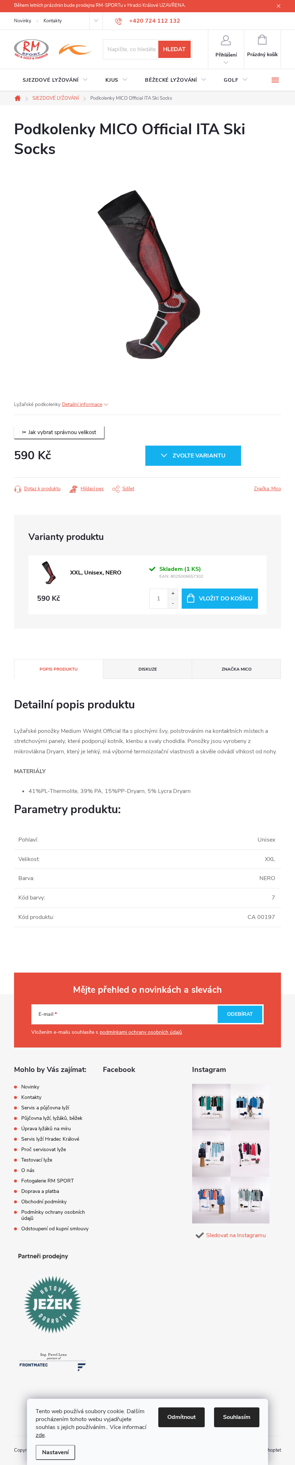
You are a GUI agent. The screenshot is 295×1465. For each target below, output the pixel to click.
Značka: (267, 489)
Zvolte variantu (199, 456)
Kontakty (53, 21)
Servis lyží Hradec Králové (50, 1139)
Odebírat (240, 1014)
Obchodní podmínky (44, 1201)
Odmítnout (181, 1417)
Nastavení (55, 1452)
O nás (28, 1170)
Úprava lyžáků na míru (46, 1128)
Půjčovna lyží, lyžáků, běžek (51, 1118)
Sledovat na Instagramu (236, 1235)
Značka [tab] (236, 669)
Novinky (22, 21)
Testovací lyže (36, 1160)
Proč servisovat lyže (43, 1149)
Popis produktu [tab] (59, 669)
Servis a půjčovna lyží (45, 1107)
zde (40, 1435)
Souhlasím (236, 1417)
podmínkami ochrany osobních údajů (141, 1032)
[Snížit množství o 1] (173, 603)
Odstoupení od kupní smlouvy (54, 1228)
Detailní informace (82, 404)
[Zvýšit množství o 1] (173, 594)
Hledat (174, 49)
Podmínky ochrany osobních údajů (53, 1215)
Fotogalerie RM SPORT (47, 1180)
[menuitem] (55, 80)
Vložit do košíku (226, 599)
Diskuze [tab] (148, 669)
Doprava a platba (40, 1191)
